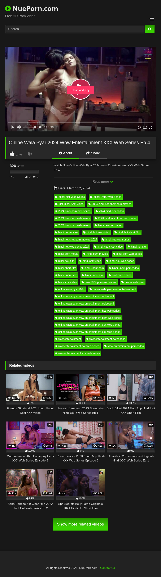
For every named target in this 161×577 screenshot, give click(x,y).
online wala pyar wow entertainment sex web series (89, 324)
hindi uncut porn (94, 268)
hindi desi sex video (110, 225)
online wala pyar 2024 (71, 289)
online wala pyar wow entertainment (114, 289)
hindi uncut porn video (125, 268)
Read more (101, 181)
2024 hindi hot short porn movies (111, 204)
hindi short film (67, 268)
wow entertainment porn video (126, 346)
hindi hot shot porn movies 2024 (77, 239)
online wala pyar (134, 282)
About (67, 153)
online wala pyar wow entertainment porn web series (89, 317)
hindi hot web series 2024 (73, 246)
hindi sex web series (121, 260)
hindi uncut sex (67, 275)
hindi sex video (92, 260)
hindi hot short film (129, 232)
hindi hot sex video (98, 232)
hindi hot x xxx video (110, 246)
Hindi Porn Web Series (107, 196)
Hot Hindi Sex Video (71, 204)
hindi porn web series (129, 253)
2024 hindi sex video (111, 211)
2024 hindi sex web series (74, 218)
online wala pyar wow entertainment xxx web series (89, 331)
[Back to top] (148, 564)
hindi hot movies (68, 232)
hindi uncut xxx (94, 275)
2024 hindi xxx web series (74, 225)
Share (95, 153)
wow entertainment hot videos (107, 339)
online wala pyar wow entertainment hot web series (89, 310)
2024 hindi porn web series (74, 211)
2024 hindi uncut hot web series (117, 218)
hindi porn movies (97, 253)
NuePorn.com (34, 8)
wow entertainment (69, 339)
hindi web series (121, 275)
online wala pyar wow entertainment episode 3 (86, 296)
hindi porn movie (68, 253)
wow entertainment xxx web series (79, 353)
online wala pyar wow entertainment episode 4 (86, 303)
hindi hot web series (117, 239)
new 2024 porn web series (100, 282)
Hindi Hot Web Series (72, 196)
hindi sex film (66, 260)
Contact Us (107, 567)
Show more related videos (80, 524)
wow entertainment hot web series (78, 346)
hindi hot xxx (139, 246)
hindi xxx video (67, 282)
